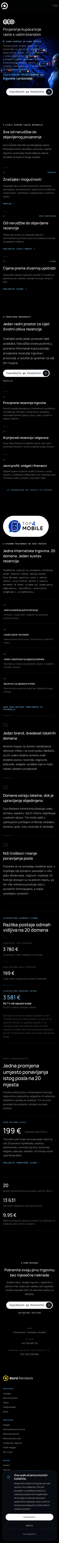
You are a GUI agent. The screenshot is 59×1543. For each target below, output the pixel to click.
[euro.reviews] (4, 5)
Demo (5, 1411)
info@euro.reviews (29, 1312)
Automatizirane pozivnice (14, 1429)
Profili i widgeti (9, 1447)
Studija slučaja (9, 1407)
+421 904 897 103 (29, 1343)
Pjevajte (6, 1470)
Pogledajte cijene (14, 289)
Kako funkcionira (10, 1398)
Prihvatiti (29, 1517)
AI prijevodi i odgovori (12, 1443)
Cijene (5, 1402)
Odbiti (29, 1525)
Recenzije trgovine (11, 1434)
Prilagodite (29, 1534)
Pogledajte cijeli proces (19, 249)
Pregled (9, 203)
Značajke (7, 1393)
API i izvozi (7, 1452)
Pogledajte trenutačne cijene (21, 1163)
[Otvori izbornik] (55, 6)
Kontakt (6, 1465)
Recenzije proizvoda (12, 1438)
